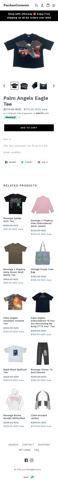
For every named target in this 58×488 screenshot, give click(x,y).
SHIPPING (44, 444)
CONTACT (28, 444)
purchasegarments (31, 469)
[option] (14, 85)
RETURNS (24, 449)
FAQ (36, 449)
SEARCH (13, 444)
